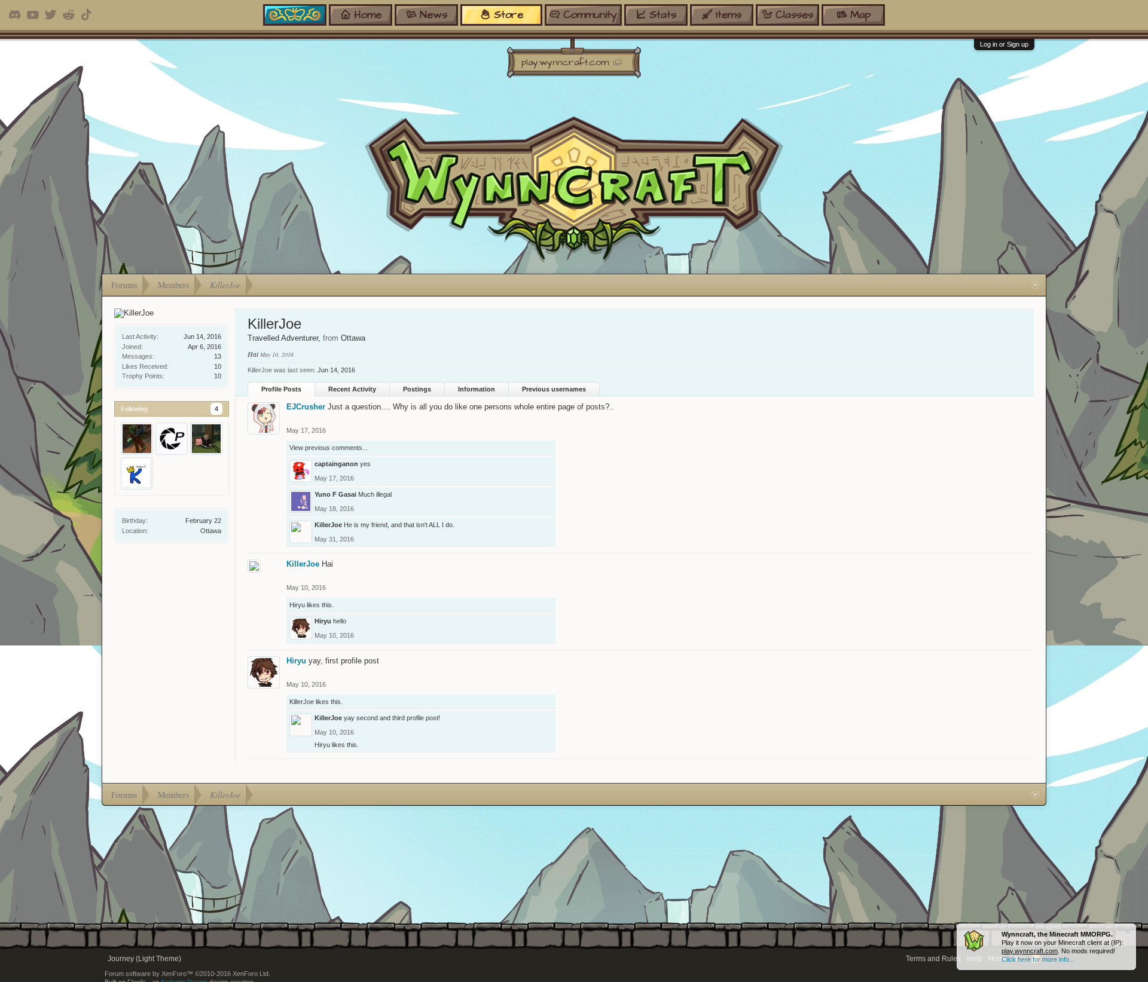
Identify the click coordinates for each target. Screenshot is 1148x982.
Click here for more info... (1038, 959)
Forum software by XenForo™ (187, 973)
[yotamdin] (137, 439)
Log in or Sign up (1004, 44)
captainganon (336, 463)
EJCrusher (305, 406)
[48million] (206, 439)
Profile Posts (281, 389)
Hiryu (297, 604)
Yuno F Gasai (335, 494)
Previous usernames (554, 389)
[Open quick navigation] (1035, 285)
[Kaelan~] (137, 473)
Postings (417, 389)
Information (476, 389)
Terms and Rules (933, 959)
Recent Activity (352, 389)
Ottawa (210, 530)
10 (217, 376)
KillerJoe (328, 524)
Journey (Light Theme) (144, 959)
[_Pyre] (171, 439)
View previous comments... (328, 447)
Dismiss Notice (1127, 931)
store (508, 15)
